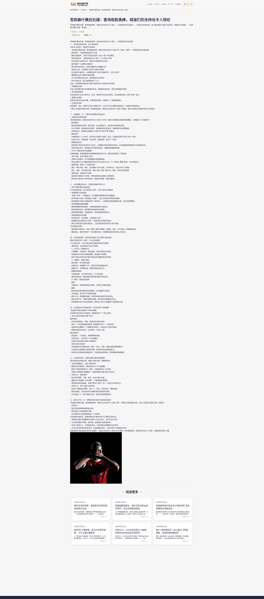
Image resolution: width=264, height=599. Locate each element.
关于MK (157, 4)
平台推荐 (178, 4)
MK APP (170, 4)
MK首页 (150, 4)
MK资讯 (163, 4)
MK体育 (73, 32)
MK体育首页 (74, 10)
